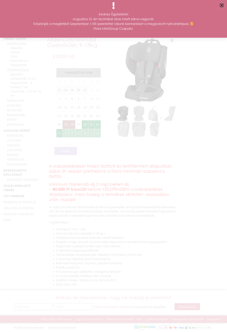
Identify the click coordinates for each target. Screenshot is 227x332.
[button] (221, 5)
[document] (113, 166)
